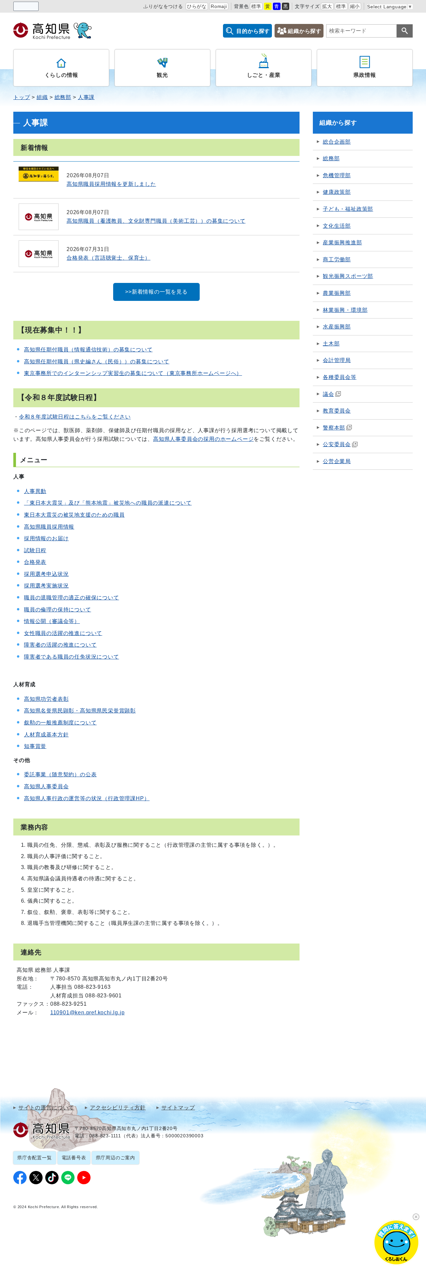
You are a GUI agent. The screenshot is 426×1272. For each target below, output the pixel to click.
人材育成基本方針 (46, 734)
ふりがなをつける (163, 6)
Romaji (219, 6)
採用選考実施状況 (46, 585)
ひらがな (197, 6)
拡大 (327, 6)
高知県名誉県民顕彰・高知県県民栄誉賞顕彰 (80, 710)
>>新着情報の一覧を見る (156, 292)
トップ (21, 97)
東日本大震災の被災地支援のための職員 (74, 515)
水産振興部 (337, 326)
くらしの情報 (61, 75)
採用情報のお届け (46, 538)
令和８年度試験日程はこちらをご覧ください (75, 417)
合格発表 (35, 562)
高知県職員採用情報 (49, 527)
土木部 (331, 343)
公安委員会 (337, 444)
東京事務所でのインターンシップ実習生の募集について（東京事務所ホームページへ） (133, 373)
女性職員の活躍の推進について (63, 633)
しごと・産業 (264, 75)
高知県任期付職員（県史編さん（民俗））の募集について (96, 361)
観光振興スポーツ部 (348, 276)
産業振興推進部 (342, 242)
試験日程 (35, 550)
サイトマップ (178, 1107)
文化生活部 (337, 226)
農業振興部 (337, 293)
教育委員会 (337, 411)
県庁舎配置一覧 (34, 1157)
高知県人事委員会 (46, 786)
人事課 (86, 97)
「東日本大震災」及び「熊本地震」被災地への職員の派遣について (108, 503)
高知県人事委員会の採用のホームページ (203, 439)
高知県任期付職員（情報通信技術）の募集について (88, 349)
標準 (256, 6)
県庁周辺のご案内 (115, 1157)
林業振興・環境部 (345, 310)
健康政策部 (337, 192)
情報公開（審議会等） (52, 621)
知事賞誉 (35, 746)
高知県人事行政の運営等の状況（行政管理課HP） (86, 798)
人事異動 (35, 491)
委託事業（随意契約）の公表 (60, 774)
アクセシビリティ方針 (118, 1107)
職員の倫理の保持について (57, 609)
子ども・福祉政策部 (348, 209)
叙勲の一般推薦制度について (60, 722)
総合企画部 (337, 142)
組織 (42, 97)
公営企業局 (337, 461)
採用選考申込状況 (46, 574)
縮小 (355, 6)
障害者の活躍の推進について (60, 645)
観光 (162, 75)
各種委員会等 (339, 377)
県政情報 (364, 75)
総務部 (63, 97)
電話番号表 (74, 1157)
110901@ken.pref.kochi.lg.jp (87, 1012)
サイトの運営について (46, 1107)
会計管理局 (337, 360)
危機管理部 (337, 175)
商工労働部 (337, 259)
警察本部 (334, 428)
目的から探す (253, 31)
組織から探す (304, 31)
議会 (328, 394)
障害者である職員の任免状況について (71, 657)
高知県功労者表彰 (46, 699)
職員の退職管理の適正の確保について (71, 597)
